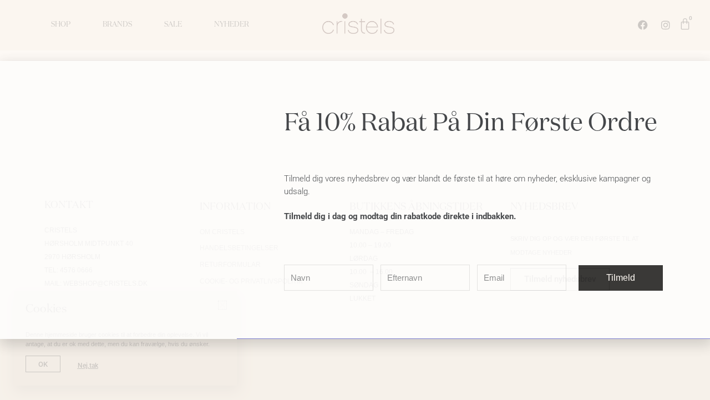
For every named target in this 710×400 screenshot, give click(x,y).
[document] (355, 200)
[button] (695, 76)
